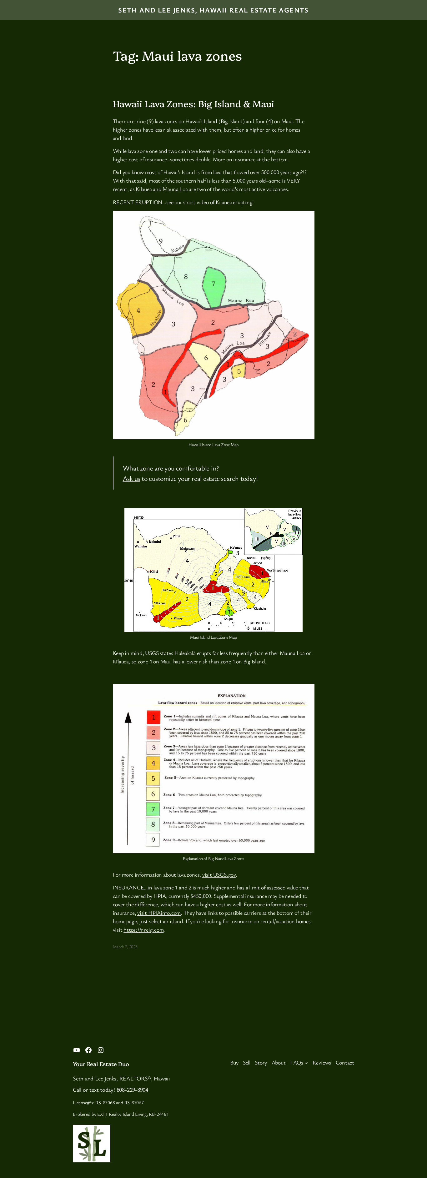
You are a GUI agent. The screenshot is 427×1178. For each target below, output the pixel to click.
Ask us (131, 478)
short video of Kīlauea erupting (217, 202)
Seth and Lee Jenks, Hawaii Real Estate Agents (213, 9)
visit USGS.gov (219, 874)
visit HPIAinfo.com (159, 912)
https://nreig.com (143, 929)
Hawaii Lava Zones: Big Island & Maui (193, 103)
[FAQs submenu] (306, 1062)
